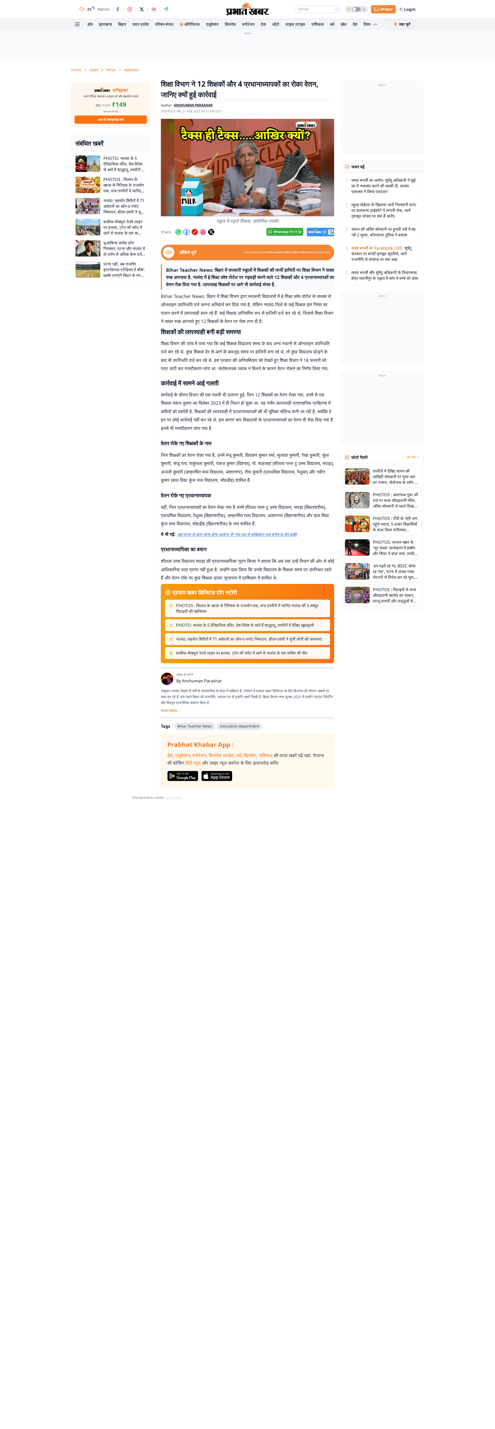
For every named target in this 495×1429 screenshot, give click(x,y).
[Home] (247, 9)
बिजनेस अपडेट (221, 755)
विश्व (367, 24)
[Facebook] (117, 9)
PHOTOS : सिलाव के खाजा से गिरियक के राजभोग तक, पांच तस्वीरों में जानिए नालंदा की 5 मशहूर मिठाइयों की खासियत (247, 608)
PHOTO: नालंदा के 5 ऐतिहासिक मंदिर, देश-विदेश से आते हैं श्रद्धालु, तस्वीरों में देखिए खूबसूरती (245, 625)
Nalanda (131, 69)
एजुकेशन (212, 24)
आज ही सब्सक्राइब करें (110, 119)
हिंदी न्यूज (193, 763)
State (93, 69)
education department (239, 726)
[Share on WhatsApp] (178, 232)
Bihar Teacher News (194, 726)
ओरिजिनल (192, 24)
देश (355, 24)
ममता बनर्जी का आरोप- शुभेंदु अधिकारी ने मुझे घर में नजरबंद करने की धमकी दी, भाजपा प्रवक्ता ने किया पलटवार (383, 185)
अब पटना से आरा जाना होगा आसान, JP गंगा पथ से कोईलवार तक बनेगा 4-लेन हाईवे (237, 534)
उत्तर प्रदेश (140, 24)
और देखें (411, 457)
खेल (343, 24)
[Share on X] (211, 232)
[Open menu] (77, 24)
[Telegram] (166, 9)
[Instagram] (130, 9)
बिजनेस (230, 24)
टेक (263, 24)
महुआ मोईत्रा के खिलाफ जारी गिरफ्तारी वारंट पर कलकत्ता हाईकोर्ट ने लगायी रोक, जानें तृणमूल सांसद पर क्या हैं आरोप (383, 210)
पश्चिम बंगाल (164, 24)
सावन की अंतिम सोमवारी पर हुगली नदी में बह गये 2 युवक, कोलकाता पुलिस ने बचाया (383, 232)
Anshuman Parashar (202, 681)
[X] (142, 9)
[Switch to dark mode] (356, 9)
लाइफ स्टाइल (295, 24)
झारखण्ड (105, 24)
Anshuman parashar (193, 105)
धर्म (332, 24)
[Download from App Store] (216, 776)
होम (90, 24)
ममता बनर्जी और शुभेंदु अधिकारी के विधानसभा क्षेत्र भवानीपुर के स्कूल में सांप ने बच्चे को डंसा (384, 275)
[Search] (337, 9)
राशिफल (317, 24)
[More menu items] (375, 24)
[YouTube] (154, 9)
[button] (247, 167)
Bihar (111, 69)
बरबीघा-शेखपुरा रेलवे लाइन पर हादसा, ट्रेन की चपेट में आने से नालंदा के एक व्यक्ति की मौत (241, 653)
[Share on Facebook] (186, 232)
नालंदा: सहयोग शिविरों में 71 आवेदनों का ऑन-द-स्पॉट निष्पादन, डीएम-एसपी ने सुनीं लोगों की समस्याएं (249, 639)
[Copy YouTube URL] (195, 232)
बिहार (122, 24)
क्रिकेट (250, 755)
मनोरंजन (248, 24)
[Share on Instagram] (203, 232)
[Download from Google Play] (182, 776)
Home (76, 69)
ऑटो (275, 24)
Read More (169, 710)
